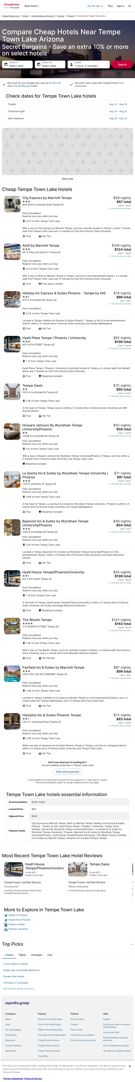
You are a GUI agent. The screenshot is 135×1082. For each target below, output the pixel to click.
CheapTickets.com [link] (10, 16)
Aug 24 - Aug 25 (118, 111)
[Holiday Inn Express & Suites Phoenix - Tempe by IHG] (67, 310)
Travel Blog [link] (43, 1056)
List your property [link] (13, 1029)
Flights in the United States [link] (50, 1029)
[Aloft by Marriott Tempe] (67, 264)
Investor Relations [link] (13, 1045)
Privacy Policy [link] (77, 1019)
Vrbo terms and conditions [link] (82, 1035)
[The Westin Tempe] (67, 639)
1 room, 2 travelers (86, 65)
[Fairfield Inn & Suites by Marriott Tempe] (67, 686)
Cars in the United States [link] (49, 1024)
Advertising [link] (10, 1051)
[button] (67, 944)
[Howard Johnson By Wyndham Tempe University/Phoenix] (67, 444)
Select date (16, 65)
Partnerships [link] (11, 1035)
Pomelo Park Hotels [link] (13, 976)
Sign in (120, 5)
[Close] (129, 1066)
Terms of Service (33, 1078)
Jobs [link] (7, 1024)
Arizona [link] (60, 16)
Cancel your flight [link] (111, 1032)
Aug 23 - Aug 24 (118, 104)
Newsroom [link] (10, 1040)
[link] (67, 916)
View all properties (67, 771)
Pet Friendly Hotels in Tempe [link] (18, 989)
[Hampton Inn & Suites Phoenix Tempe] (67, 734)
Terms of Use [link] (76, 1029)
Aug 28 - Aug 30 (118, 118)
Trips (110, 5)
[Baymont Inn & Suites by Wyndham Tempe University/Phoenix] (67, 541)
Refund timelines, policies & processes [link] (115, 1038)
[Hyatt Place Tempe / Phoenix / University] (67, 357)
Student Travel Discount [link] (49, 1051)
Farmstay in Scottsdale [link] (15, 982)
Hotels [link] (25, 16)
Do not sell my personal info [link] (83, 1040)
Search (122, 64)
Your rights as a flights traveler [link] (117, 1051)
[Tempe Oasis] (67, 400)
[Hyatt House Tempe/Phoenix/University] (67, 591)
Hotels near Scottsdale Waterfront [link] (21, 970)
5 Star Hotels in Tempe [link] (15, 963)
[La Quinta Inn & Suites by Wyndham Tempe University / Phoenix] (67, 492)
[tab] (9, 954)
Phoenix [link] (71, 16)
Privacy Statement (13, 1078)
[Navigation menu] (129, 6)
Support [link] (106, 1019)
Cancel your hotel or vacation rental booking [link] (116, 1025)
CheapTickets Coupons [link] (49, 1045)
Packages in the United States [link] (52, 1035)
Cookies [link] (74, 1024)
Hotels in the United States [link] (50, 1019)
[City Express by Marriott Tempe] (67, 217)
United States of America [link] (42, 16)
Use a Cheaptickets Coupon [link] (116, 1045)
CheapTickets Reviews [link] (48, 1040)
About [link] (8, 1019)
